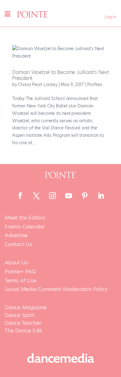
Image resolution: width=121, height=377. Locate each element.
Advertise (16, 235)
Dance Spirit (19, 315)
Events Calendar (25, 226)
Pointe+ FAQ (20, 271)
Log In (110, 17)
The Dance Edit (23, 330)
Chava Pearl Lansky (37, 84)
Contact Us (18, 244)
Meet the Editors (25, 217)
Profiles (94, 84)
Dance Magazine (26, 307)
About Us (16, 262)
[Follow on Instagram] (52, 195)
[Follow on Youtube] (68, 195)
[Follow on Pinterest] (85, 195)
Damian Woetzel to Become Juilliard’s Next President (60, 75)
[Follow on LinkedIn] (101, 195)
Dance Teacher (23, 323)
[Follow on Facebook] (20, 195)
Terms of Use (20, 280)
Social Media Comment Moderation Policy (56, 289)
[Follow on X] (36, 195)
